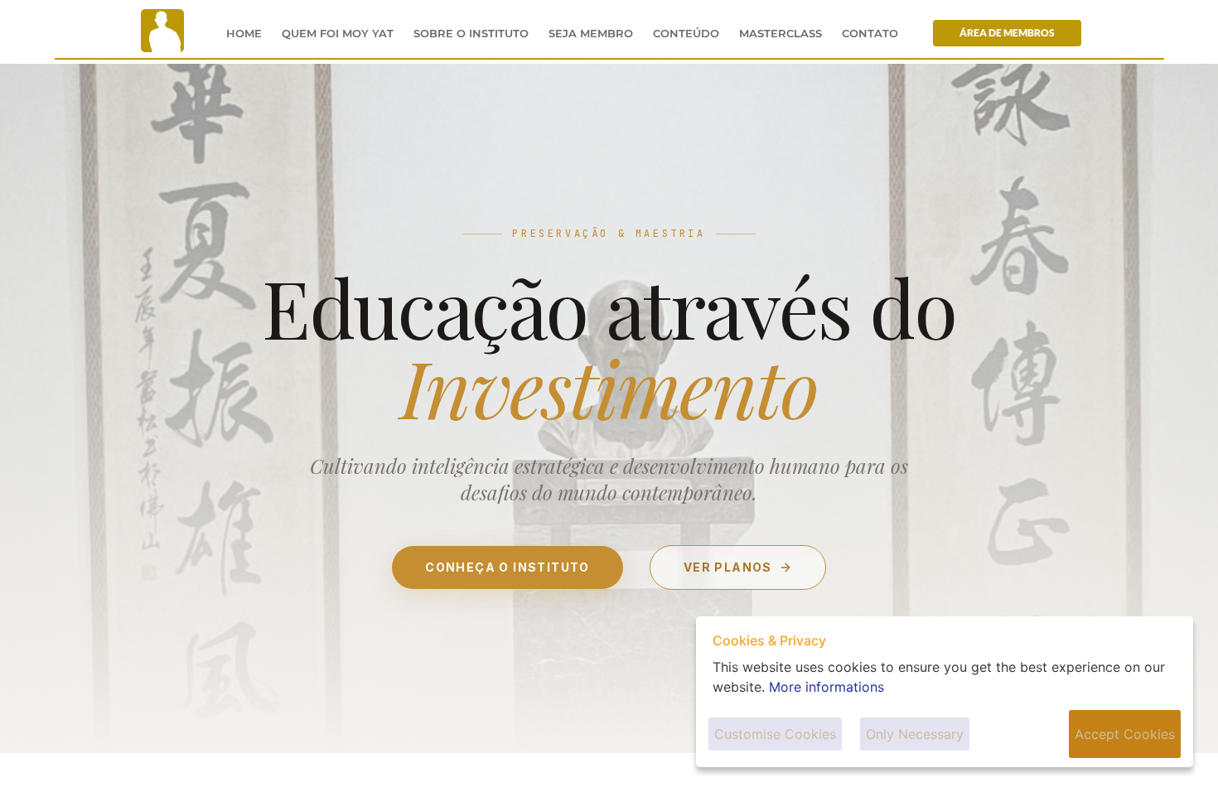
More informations (826, 687)
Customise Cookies (775, 734)
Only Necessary (915, 734)
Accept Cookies (1125, 734)
